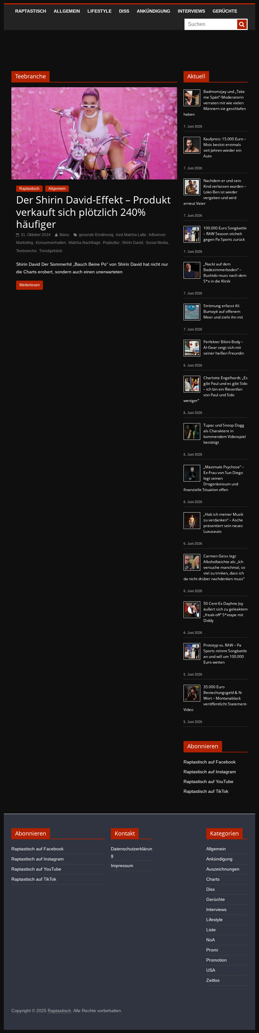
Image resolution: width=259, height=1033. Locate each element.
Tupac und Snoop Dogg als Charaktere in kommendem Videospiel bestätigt (224, 433)
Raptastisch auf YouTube (208, 781)
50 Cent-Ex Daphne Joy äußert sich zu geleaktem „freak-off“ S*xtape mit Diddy (225, 612)
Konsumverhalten (51, 242)
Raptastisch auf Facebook (210, 761)
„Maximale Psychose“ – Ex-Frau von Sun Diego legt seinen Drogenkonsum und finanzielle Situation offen (214, 478)
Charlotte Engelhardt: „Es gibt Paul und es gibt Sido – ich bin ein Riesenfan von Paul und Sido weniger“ (216, 389)
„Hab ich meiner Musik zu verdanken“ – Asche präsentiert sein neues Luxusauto (223, 523)
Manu (64, 235)
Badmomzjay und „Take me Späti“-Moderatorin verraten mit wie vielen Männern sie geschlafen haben (215, 103)
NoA (210, 939)
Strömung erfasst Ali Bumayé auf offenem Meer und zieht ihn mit (223, 311)
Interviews (191, 11)
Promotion (216, 960)
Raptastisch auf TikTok (206, 791)
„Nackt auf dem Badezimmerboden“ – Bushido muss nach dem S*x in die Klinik (224, 272)
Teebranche (26, 251)
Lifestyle (99, 11)
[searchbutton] (242, 24)
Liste (211, 929)
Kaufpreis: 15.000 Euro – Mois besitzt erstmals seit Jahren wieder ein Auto (224, 147)
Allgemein (67, 11)
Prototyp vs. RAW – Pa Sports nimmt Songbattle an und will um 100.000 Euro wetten (225, 653)
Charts (213, 879)
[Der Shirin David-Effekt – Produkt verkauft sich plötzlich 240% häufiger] (94, 91)
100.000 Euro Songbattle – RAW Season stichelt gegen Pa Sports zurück (225, 233)
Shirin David (132, 242)
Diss (124, 11)
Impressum (122, 865)
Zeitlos (213, 980)
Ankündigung (153, 11)
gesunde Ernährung (96, 235)
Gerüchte (225, 11)
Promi (212, 949)
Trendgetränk (50, 251)
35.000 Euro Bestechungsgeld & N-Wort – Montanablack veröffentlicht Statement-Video (215, 698)
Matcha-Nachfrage (84, 242)
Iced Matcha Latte (131, 235)
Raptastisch (30, 11)
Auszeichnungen (222, 869)
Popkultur (111, 242)
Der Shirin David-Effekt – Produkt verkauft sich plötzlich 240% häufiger (93, 212)
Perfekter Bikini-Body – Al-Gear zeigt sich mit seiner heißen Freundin (223, 347)
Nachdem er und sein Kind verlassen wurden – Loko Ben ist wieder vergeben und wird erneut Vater (215, 192)
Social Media (157, 242)
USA (210, 970)
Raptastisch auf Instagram (210, 771)
